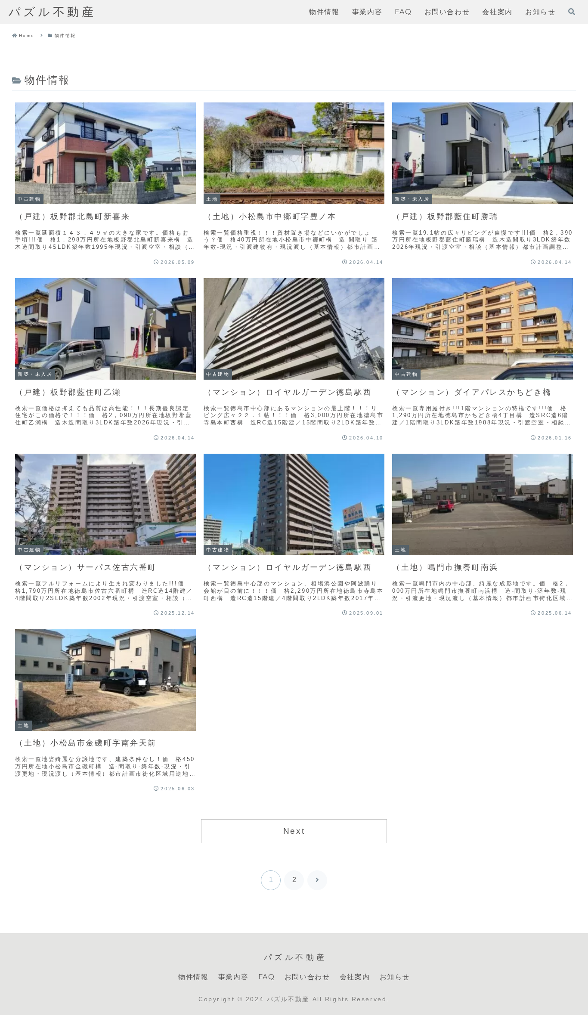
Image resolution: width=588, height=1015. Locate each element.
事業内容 (233, 977)
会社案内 (355, 977)
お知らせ (395, 977)
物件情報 (193, 977)
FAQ (266, 977)
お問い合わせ (307, 977)
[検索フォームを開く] (571, 11)
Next (294, 831)
